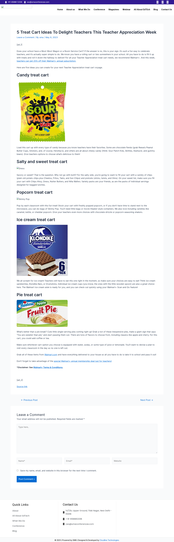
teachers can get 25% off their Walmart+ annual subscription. (46, 61)
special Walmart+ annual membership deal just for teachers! (83, 361)
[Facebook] (157, 2)
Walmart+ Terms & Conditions (48, 367)
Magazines (114, 9)
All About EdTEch (142, 9)
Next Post (146, 400)
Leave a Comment (25, 37)
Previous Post (29, 400)
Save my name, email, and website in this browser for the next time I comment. (58, 470)
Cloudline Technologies (109, 540)
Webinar (126, 9)
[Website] (134, 461)
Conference (99, 9)
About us (70, 9)
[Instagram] (167, 2)
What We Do (84, 9)
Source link (22, 386)
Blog (155, 9)
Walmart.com (50, 354)
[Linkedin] (162, 2)
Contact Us (166, 9)
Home (60, 9)
